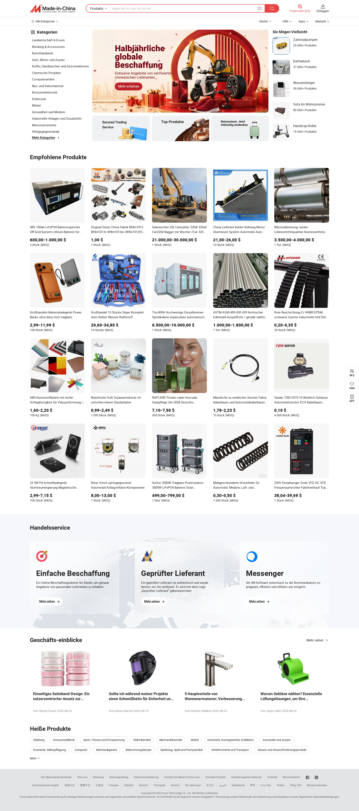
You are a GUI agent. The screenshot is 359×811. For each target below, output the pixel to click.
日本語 (99, 785)
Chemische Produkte (46, 73)
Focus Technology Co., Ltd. (176, 793)
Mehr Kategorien (43, 138)
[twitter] (316, 777)
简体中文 (70, 785)
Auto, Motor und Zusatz (48, 60)
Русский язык (193, 785)
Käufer (263, 21)
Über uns (82, 777)
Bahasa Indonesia (317, 785)
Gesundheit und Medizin (48, 112)
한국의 (210, 785)
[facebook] (307, 777)
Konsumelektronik (44, 92)
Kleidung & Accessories (48, 47)
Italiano (175, 785)
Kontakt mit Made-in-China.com (182, 777)
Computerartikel (43, 79)
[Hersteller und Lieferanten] (52, 8)
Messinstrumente (44, 125)
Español (128, 785)
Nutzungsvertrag (118, 777)
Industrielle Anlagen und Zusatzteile (56, 118)
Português (159, 785)
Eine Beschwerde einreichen (56, 777)
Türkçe (280, 785)
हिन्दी (252, 785)
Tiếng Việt (295, 785)
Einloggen (322, 11)
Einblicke (272, 777)
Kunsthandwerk (42, 53)
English (55, 785)
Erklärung (98, 777)
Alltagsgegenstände (45, 131)
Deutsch (143, 785)
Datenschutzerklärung (146, 777)
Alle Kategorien (45, 21)
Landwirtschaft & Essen (48, 40)
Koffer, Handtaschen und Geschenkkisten (60, 66)
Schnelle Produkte (215, 777)
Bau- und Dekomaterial (47, 86)
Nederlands (238, 785)
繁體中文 (85, 785)
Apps (302, 21)
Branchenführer (291, 777)
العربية (222, 785)
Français (114, 785)
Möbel (36, 105)
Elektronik (39, 99)
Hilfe (285, 21)
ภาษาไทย (266, 785)
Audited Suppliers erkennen (246, 777)
